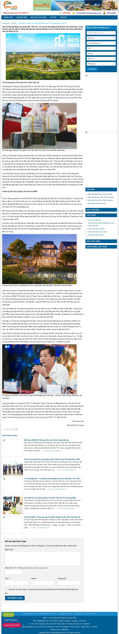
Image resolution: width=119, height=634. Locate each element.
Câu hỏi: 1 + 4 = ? (12, 568)
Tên (7, 578)
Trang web (62, 578)
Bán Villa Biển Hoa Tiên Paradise (100, 194)
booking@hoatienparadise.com (88, 13)
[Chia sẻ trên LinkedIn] (16, 430)
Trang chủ (8, 17)
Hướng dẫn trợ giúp (47, 614)
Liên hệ (63, 17)
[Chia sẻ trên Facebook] (3, 430)
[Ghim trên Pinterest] (13, 430)
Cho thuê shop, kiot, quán (97, 232)
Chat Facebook (11, 620)
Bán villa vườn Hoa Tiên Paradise (100, 200)
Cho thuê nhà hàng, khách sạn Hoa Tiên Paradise (101, 224)
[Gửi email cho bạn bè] (10, 430)
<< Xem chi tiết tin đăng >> (52, 450)
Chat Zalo (8, 615)
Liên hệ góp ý (90, 614)
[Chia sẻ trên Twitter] (7, 430)
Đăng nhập (111, 13)
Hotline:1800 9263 (12, 625)
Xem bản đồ (78, 614)
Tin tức (53, 17)
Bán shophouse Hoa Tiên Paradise (101, 197)
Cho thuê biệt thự (94, 220)
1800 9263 (67, 13)
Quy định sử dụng (64, 614)
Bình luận (9, 549)
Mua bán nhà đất (30, 614)
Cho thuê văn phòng (95, 235)
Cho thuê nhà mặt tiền (96, 229)
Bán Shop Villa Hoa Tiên (97, 203)
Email (34, 578)
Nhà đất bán (21, 17)
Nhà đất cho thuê (38, 17)
